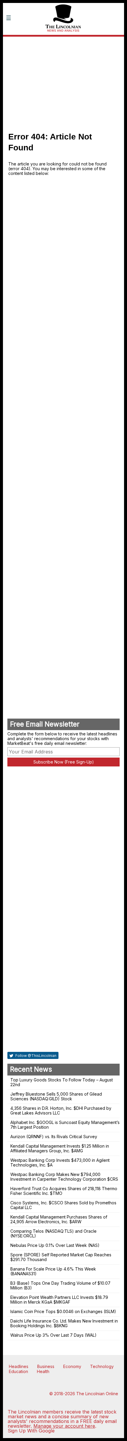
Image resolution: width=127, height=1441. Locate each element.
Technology (102, 1366)
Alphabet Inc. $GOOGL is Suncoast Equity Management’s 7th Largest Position (65, 1125)
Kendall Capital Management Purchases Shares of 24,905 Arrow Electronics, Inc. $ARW (58, 1219)
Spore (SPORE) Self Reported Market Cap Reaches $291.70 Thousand (60, 1257)
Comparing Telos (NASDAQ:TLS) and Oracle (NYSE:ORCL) (53, 1233)
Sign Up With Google (31, 1431)
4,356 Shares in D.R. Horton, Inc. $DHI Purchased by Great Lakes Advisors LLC (60, 1110)
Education (18, 1371)
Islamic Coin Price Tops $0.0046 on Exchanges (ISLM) (63, 1311)
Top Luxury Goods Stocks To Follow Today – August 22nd (61, 1082)
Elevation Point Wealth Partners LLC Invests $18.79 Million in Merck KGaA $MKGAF (59, 1299)
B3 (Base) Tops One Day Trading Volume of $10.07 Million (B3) (60, 1285)
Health (43, 1371)
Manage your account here (64, 1426)
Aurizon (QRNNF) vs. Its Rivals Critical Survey (53, 1136)
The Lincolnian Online (97, 1393)
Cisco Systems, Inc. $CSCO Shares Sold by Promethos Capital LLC (63, 1205)
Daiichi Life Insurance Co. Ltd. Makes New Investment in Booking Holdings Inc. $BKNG (64, 1323)
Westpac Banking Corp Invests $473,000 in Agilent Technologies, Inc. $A (60, 1162)
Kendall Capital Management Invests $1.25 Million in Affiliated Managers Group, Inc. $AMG (59, 1148)
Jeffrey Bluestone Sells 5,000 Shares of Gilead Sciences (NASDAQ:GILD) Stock (56, 1096)
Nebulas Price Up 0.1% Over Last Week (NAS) (55, 1245)
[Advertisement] (63, 81)
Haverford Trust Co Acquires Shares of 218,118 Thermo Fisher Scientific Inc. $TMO (63, 1191)
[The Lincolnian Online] (63, 40)
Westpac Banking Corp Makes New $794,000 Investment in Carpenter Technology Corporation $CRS (64, 1177)
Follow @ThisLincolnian (35, 1055)
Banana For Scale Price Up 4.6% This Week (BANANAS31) (53, 1271)
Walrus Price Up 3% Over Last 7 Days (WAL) (53, 1335)
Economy (72, 1366)
